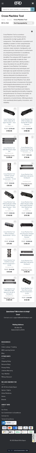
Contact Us (5, 416)
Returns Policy (6, 364)
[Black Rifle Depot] (17, 3)
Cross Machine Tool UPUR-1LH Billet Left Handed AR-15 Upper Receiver (26, 121)
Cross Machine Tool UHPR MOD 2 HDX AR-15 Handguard (26, 176)
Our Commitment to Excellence (11, 412)
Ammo (3, 396)
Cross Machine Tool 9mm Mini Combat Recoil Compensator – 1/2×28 (26, 290)
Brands (9, 19)
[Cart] (33, 3)
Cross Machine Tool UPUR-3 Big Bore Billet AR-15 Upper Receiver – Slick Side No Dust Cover (26, 205)
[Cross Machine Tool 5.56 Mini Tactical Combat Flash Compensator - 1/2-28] (9, 167)
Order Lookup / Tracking (9, 347)
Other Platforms (6, 393)
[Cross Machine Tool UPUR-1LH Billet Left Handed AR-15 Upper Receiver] (26, 112)
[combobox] (16, 9)
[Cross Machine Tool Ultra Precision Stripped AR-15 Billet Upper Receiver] (26, 225)
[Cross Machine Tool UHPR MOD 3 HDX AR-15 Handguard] (26, 253)
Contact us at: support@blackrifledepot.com (18, 317)
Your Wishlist (6, 373)
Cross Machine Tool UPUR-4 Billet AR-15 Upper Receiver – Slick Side (9, 121)
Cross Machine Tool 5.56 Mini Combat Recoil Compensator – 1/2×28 (9, 262)
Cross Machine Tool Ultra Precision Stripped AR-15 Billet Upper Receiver (27, 234)
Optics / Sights (6, 390)
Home (3, 19)
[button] (34, 438)
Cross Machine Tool (9, 126)
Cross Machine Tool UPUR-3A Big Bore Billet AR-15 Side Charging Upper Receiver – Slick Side (9, 205)
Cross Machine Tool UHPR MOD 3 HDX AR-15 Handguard (26, 262)
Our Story (5, 409)
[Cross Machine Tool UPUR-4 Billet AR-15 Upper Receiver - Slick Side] (9, 112)
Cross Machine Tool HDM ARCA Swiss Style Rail (9, 149)
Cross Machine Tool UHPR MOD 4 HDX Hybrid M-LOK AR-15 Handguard (9, 291)
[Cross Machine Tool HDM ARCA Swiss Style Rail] (9, 141)
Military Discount (7, 377)
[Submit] (32, 9)
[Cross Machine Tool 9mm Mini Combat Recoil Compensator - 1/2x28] (26, 281)
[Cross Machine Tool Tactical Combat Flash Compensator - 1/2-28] (26, 140)
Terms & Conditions (8, 419)
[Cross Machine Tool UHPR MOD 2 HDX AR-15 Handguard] (26, 167)
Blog (3, 353)
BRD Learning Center (8, 350)
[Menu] (3, 3)
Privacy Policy (6, 367)
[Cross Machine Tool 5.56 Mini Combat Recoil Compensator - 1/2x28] (9, 253)
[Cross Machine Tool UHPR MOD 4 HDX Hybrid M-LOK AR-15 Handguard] (9, 281)
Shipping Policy (6, 361)
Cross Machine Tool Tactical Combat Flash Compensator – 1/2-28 (26, 149)
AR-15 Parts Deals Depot (9, 387)
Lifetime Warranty (7, 370)
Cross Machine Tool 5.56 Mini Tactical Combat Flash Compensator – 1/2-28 (9, 176)
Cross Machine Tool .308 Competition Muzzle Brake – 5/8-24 (9, 233)
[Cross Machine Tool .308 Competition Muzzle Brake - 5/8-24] (9, 225)
